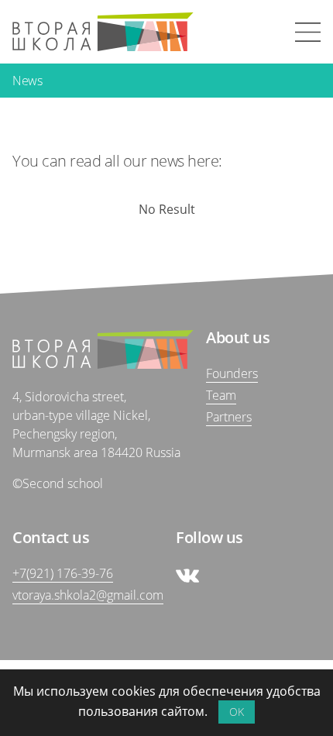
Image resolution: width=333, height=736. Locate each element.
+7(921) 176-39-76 (62, 573)
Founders (232, 373)
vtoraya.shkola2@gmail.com (87, 595)
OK (236, 711)
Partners (229, 416)
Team (221, 395)
